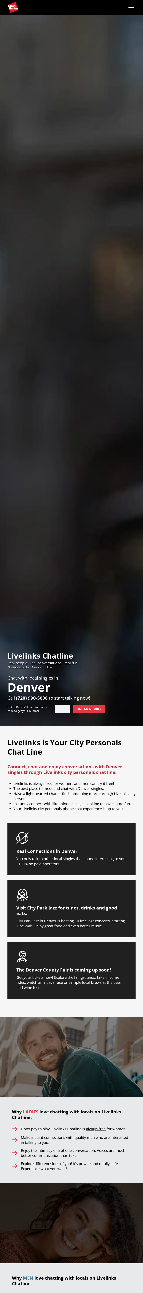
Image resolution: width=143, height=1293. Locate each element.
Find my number (89, 709)
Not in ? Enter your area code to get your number (27, 709)
